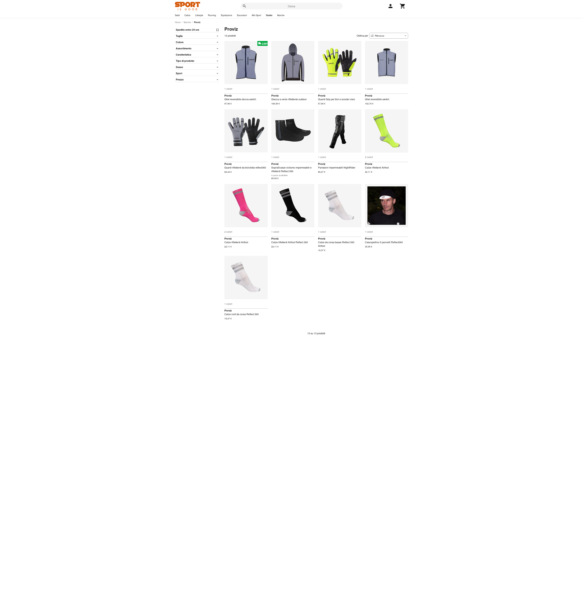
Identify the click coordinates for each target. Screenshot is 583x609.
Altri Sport (256, 15)
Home (178, 22)
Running (212, 15)
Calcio (187, 15)
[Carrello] (403, 6)
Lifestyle (199, 15)
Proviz (228, 95)
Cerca (291, 6)
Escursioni (242, 15)
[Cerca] (244, 6)
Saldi (177, 15)
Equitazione (226, 15)
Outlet (269, 15)
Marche (281, 15)
